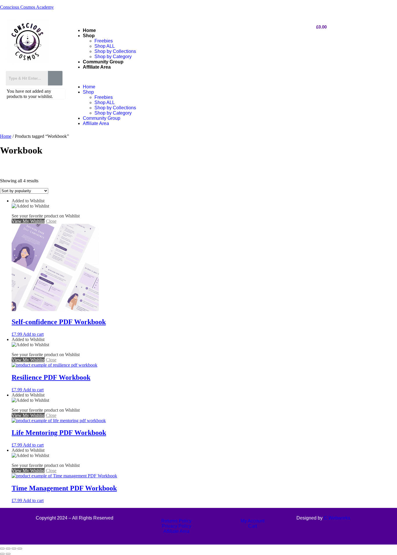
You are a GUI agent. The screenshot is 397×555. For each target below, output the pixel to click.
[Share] (14, 548)
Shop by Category (113, 56)
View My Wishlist (28, 221)
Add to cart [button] (33, 334)
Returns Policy (176, 520)
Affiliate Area (97, 67)
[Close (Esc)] (19, 548)
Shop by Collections (115, 51)
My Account (252, 520)
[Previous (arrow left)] (2, 554)
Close (51, 221)
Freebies (103, 40)
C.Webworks (337, 517)
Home (89, 30)
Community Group (103, 61)
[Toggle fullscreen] (8, 548)
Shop (89, 35)
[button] (187, 77)
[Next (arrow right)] (8, 554)
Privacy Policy (176, 526)
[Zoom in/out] (2, 548)
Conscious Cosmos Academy (27, 7)
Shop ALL (104, 46)
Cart (252, 526)
